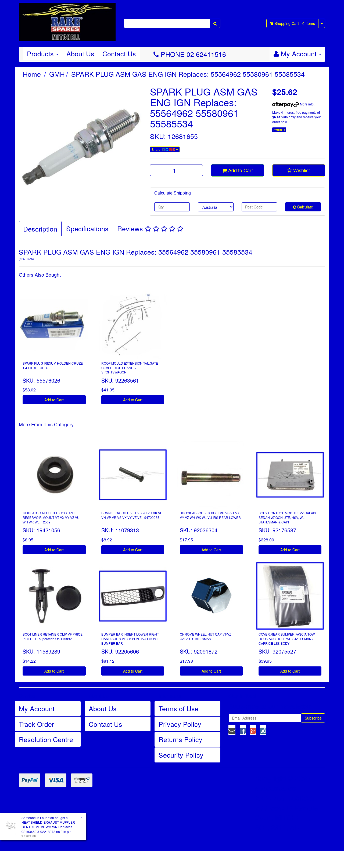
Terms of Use (179, 708)
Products (41, 53)
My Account (37, 708)
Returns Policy (180, 739)
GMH (57, 74)
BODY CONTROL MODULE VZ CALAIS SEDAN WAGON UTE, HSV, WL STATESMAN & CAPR (287, 517)
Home (32, 74)
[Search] (215, 23)
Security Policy (181, 755)
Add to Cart (240, 170)
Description (40, 228)
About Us (80, 53)
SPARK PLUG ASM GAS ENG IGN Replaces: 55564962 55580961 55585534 (188, 74)
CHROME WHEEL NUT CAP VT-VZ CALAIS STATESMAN (205, 636)
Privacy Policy (180, 724)
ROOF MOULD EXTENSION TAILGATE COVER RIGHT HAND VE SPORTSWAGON (129, 368)
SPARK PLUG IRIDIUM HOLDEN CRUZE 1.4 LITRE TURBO (53, 365)
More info (306, 104)
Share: (157, 149)
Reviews (131, 228)
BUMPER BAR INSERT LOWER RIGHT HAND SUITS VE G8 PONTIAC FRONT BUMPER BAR (130, 638)
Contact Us (119, 53)
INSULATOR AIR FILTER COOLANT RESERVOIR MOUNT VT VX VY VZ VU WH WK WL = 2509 (51, 517)
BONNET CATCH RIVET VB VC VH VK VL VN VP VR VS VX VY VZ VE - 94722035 (131, 515)
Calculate (304, 207)
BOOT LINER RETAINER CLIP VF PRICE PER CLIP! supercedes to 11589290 (53, 636)
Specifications (87, 228)
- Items (294, 23)
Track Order (36, 724)
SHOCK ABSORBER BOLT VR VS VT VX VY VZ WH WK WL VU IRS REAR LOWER (210, 515)
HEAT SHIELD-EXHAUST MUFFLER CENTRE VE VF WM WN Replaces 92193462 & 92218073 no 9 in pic (48, 827)
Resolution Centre (46, 739)
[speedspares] (67, 19)
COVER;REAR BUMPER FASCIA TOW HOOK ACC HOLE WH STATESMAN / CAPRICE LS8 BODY (287, 638)
